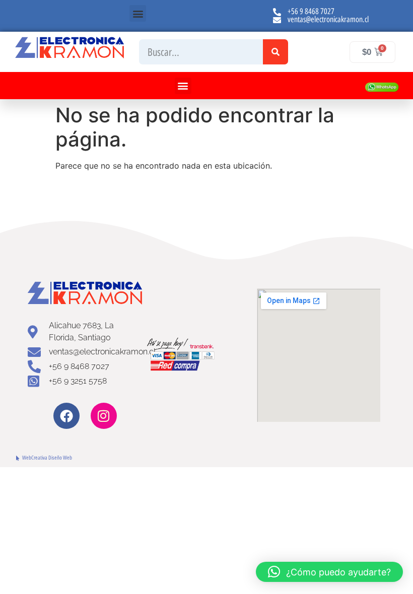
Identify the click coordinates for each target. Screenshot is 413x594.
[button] (137, 13)
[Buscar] (275, 51)
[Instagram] (104, 416)
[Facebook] (66, 416)
